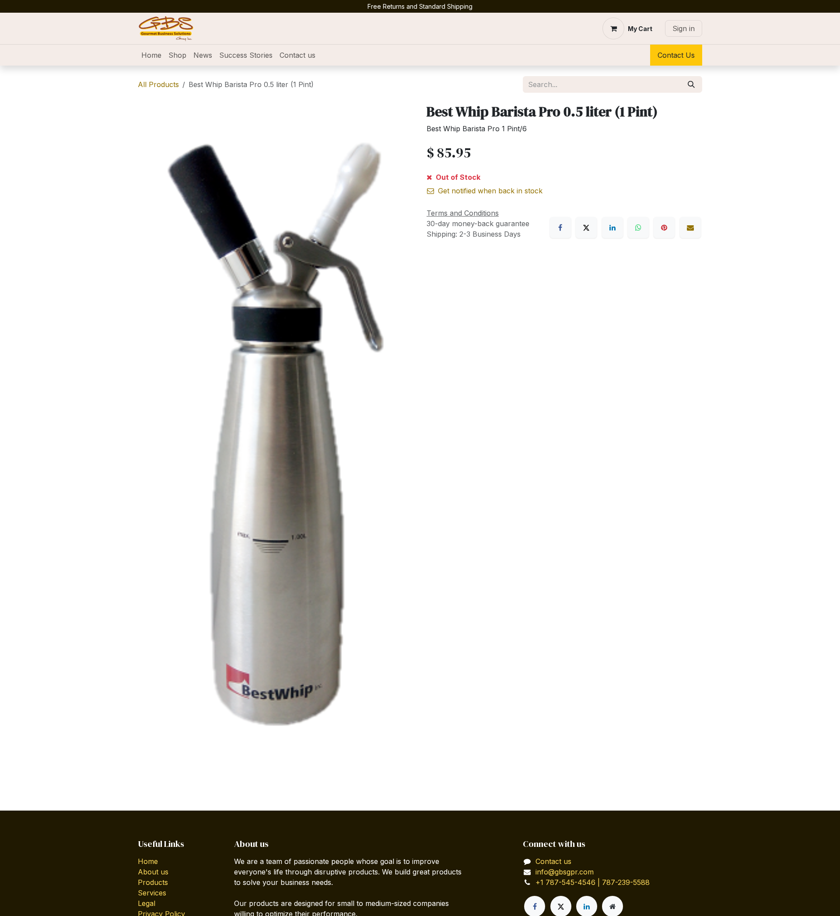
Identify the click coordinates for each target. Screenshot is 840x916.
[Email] (690, 227)
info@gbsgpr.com (565, 871)
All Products (158, 84)
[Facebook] (560, 227)
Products (153, 882)
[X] (586, 227)
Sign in (683, 28)
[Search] (691, 84)
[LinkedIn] (612, 227)
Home (148, 861)
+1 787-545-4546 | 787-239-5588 (593, 882)
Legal (146, 903)
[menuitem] (151, 55)
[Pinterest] (664, 227)
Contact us (553, 861)
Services (152, 892)
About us (153, 871)
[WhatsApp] (638, 227)
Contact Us (676, 55)
